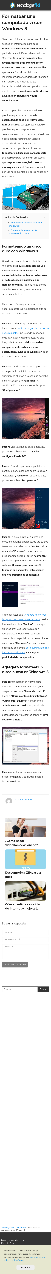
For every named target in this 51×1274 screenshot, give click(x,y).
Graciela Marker (24, 799)
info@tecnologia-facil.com (12, 1240)
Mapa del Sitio (7, 1243)
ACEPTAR (25, 1267)
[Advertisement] (25, 1105)
